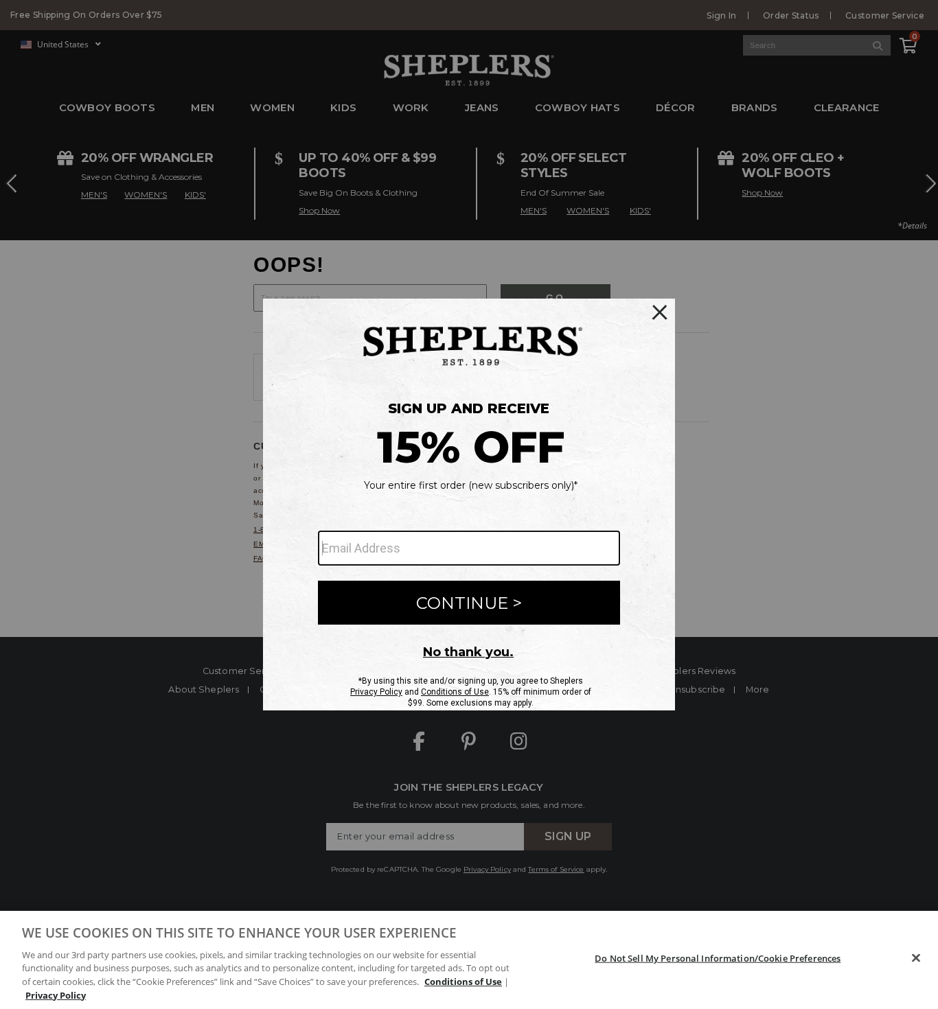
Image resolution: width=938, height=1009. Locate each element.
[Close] (916, 958)
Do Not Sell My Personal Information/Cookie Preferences (717, 958)
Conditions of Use (463, 981)
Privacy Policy (55, 994)
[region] (469, 960)
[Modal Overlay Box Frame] (469, 504)
